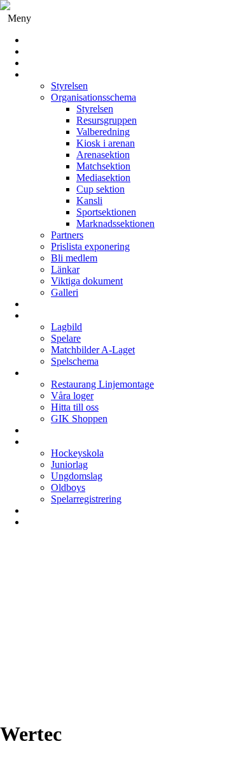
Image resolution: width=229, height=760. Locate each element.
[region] (114, 629)
